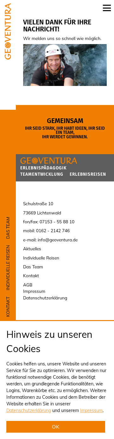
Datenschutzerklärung (28, 410)
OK (56, 427)
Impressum (91, 410)
